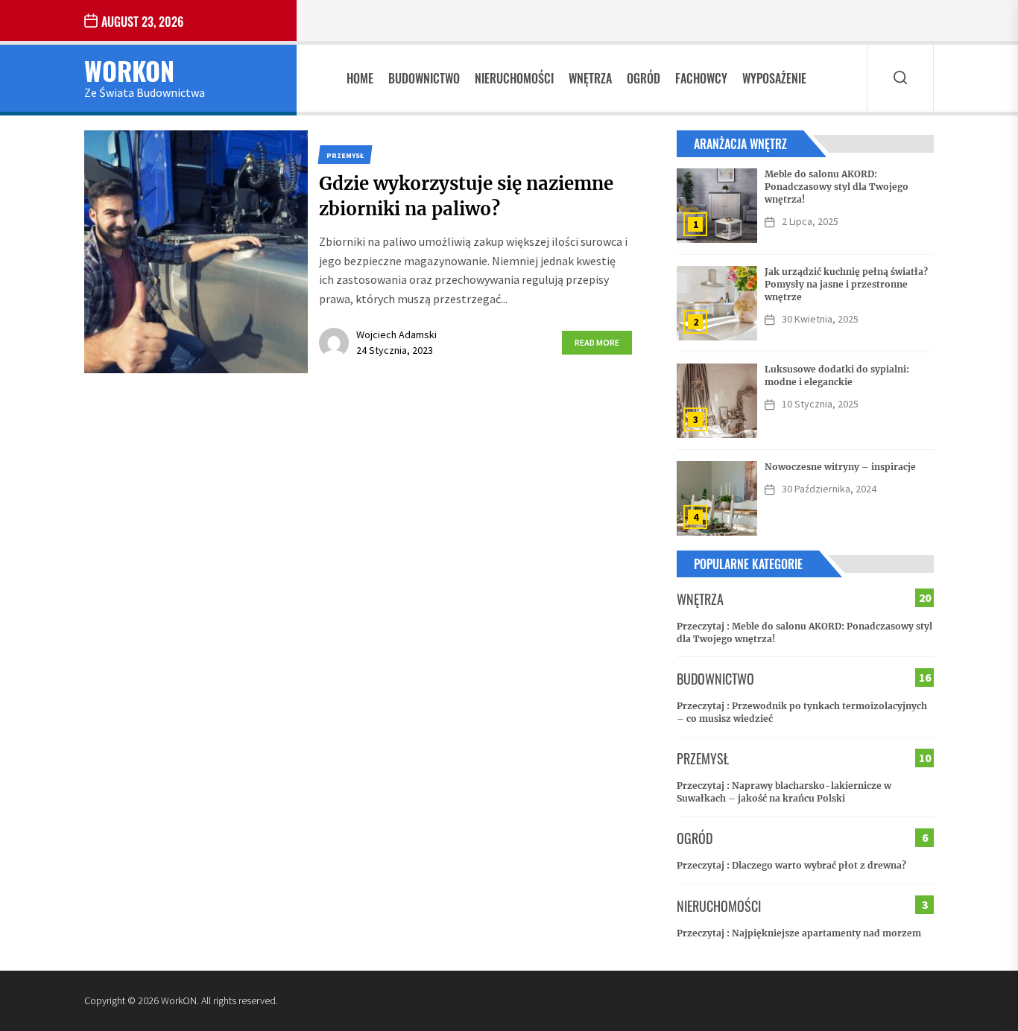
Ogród (643, 78)
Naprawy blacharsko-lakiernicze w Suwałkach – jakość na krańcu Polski (784, 792)
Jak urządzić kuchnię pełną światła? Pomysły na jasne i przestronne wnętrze (846, 284)
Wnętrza (590, 78)
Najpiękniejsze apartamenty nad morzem (826, 933)
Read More (597, 342)
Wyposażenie (774, 78)
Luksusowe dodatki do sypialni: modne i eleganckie (837, 375)
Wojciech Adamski (396, 334)
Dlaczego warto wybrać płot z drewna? (819, 865)
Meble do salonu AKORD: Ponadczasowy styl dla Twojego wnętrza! (836, 186)
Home (360, 78)
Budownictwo (424, 78)
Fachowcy (701, 78)
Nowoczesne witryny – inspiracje (840, 466)
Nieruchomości (514, 78)
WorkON (129, 70)
